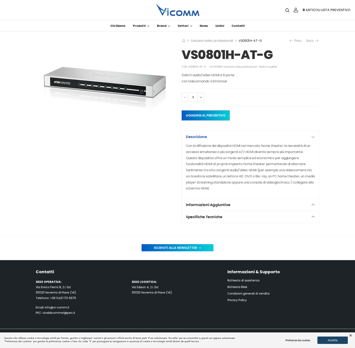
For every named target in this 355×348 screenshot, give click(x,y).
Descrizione (196, 136)
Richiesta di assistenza (243, 280)
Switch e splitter (268, 66)
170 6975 (69, 298)
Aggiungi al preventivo (205, 115)
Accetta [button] (333, 340)
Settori (183, 26)
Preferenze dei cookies (297, 340)
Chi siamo (117, 26)
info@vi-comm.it (57, 307)
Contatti (238, 26)
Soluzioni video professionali (212, 40)
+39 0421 (56, 298)
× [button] (350, 335)
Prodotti (139, 26)
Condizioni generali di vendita (248, 293)
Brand (161, 26)
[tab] (250, 137)
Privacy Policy (237, 300)
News (204, 26)
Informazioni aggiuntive (208, 204)
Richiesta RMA (237, 287)
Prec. (297, 40)
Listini (220, 26)
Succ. (310, 40)
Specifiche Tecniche (204, 216)
